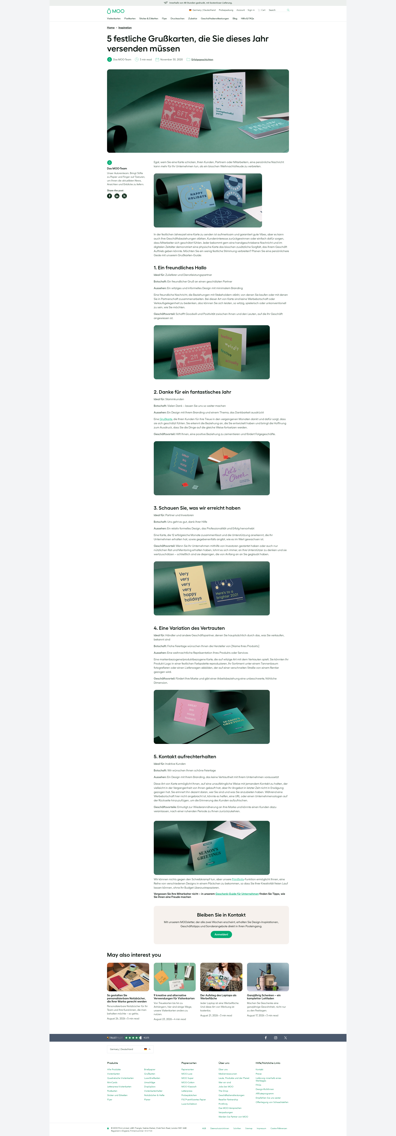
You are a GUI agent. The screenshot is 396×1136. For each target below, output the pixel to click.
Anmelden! (221, 934)
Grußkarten (149, 1073)
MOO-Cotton (187, 1082)
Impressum (261, 1128)
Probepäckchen (189, 1095)
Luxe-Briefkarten (152, 1078)
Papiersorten (187, 1069)
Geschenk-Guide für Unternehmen (237, 893)
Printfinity (238, 879)
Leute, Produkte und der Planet (234, 1078)
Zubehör (192, 18)
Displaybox (149, 1086)
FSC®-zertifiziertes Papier (193, 1099)
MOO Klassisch (188, 1086)
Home (111, 27)
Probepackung (226, 10)
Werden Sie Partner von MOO (233, 1116)
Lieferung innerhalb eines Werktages (268, 1079)
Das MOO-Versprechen (230, 1108)
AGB (204, 1128)
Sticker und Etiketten (117, 1095)
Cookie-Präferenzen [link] (279, 1128)
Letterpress (186, 1091)
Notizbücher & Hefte (154, 1095)
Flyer (164, 18)
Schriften (237, 1128)
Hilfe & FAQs (247, 18)
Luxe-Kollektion (189, 1103)
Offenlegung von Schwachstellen (272, 1102)
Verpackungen (226, 1112)
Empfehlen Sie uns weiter (268, 1097)
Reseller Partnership (228, 1099)
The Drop (223, 1091)
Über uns (223, 1069)
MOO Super (187, 1078)
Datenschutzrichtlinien (219, 1128)
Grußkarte (166, 419)
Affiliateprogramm (265, 1093)
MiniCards (112, 1082)
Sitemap (248, 1128)
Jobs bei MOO (226, 1086)
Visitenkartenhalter (153, 1091)
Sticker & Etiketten (148, 18)
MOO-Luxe (186, 1073)
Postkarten (130, 18)
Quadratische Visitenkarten (120, 1078)
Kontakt (259, 1069)
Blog (235, 18)
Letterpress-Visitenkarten (119, 1086)
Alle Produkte (114, 1069)
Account (241, 10)
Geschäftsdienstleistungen (215, 18)
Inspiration (125, 27)
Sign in (251, 10)
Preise (259, 1073)
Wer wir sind (225, 1082)
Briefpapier (149, 1069)
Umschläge (149, 1082)
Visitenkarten (114, 18)
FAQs (258, 1084)
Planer (147, 1099)
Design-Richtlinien (265, 1089)
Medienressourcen (228, 1073)
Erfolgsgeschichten (202, 59)
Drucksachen (178, 18)
